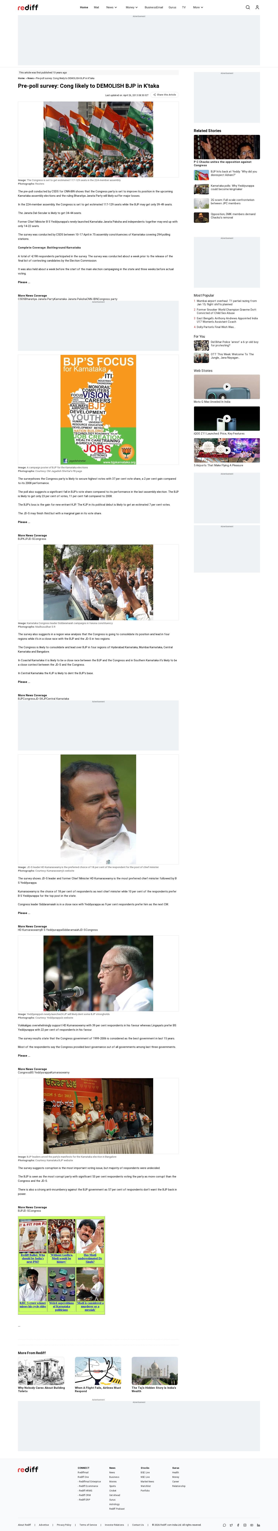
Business (114, 1477)
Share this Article (166, 94)
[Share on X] (231, 1525)
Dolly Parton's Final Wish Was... (216, 327)
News (109, 7)
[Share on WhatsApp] (224, 1525)
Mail (96, 7)
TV (184, 7)
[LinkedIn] (258, 1525)
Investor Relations (114, 1525)
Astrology (114, 1504)
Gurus (172, 7)
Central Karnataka (57, 698)
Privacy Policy (64, 1525)
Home (84, 7)
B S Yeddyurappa (51, 930)
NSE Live (145, 1477)
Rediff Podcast (117, 1509)
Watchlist (146, 1486)
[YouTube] (251, 1525)
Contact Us (138, 1525)
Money (130, 7)
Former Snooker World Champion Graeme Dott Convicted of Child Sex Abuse (226, 311)
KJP (25, 539)
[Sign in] (257, 7)
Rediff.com (166, 1525)
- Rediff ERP (84, 1499)
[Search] (248, 7)
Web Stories (203, 371)
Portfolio (145, 1490)
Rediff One (83, 1477)
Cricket (112, 1490)
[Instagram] (244, 1525)
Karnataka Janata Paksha (70, 299)
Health (175, 1472)
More (196, 7)
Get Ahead (114, 1495)
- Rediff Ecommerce (88, 1486)
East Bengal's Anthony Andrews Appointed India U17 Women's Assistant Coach (227, 320)
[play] (227, 387)
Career (175, 1481)
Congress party (107, 299)
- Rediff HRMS (85, 1490)
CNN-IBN (92, 299)
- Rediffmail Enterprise (89, 1481)
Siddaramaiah (70, 930)
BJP (20, 539)
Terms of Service (88, 1525)
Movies (113, 1481)
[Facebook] (238, 1525)
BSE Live (145, 1472)
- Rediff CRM (84, 1495)
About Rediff (24, 1525)
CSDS (21, 299)
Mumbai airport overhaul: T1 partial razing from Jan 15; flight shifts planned (227, 302)
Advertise (44, 1525)
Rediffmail (83, 1472)
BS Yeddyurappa (40, 1072)
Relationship (178, 1486)
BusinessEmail (154, 7)
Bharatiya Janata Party (39, 299)
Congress (40, 539)
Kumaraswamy (60, 1072)
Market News (147, 1481)
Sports (112, 1486)
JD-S (31, 539)
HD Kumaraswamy (29, 930)
